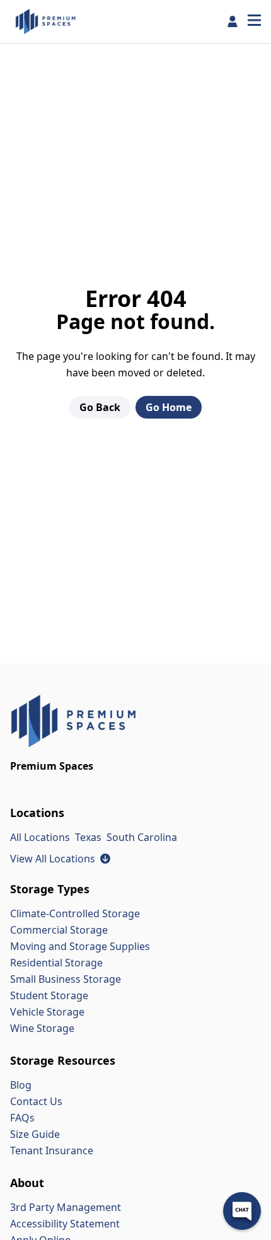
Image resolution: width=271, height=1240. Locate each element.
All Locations (40, 837)
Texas (88, 837)
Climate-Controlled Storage (75, 913)
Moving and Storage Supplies (80, 946)
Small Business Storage (65, 979)
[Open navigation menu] (254, 21)
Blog (21, 1085)
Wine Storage (42, 1028)
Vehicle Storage (47, 1012)
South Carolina (142, 837)
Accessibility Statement (65, 1224)
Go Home (169, 407)
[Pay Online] (233, 21)
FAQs (22, 1118)
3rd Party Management (65, 1207)
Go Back (99, 407)
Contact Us (36, 1101)
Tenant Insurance (51, 1150)
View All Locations (60, 858)
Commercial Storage (59, 930)
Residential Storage (56, 963)
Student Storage (49, 995)
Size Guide (35, 1134)
